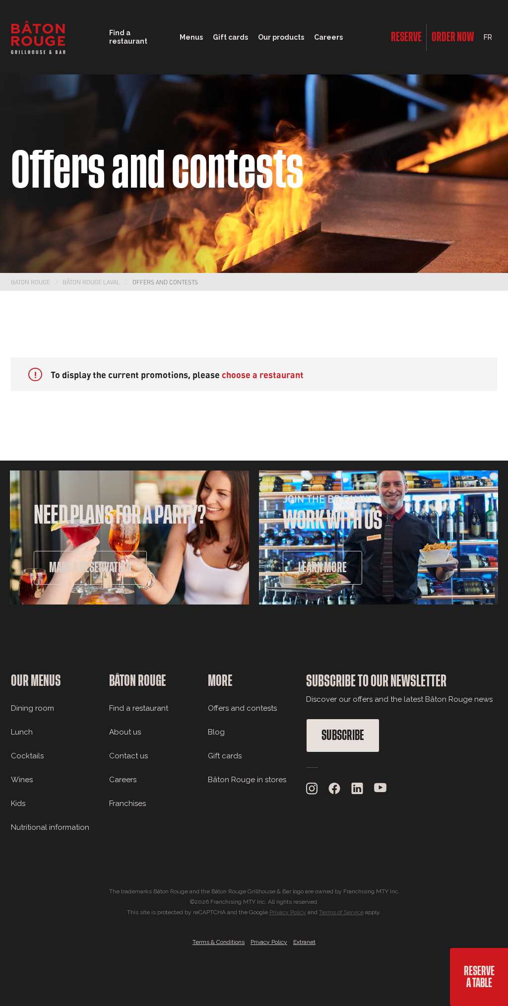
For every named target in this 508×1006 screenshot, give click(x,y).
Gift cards (225, 755)
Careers (328, 37)
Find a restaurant (138, 708)
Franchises (127, 803)
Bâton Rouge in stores (247, 779)
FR (488, 37)
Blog (216, 732)
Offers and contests (165, 282)
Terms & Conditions (218, 942)
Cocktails (27, 755)
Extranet (304, 942)
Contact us (128, 755)
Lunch (22, 732)
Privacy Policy (287, 912)
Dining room (32, 708)
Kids (18, 803)
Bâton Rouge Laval (91, 282)
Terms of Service (341, 912)
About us (125, 732)
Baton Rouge (30, 282)
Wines (22, 779)
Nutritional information (50, 827)
